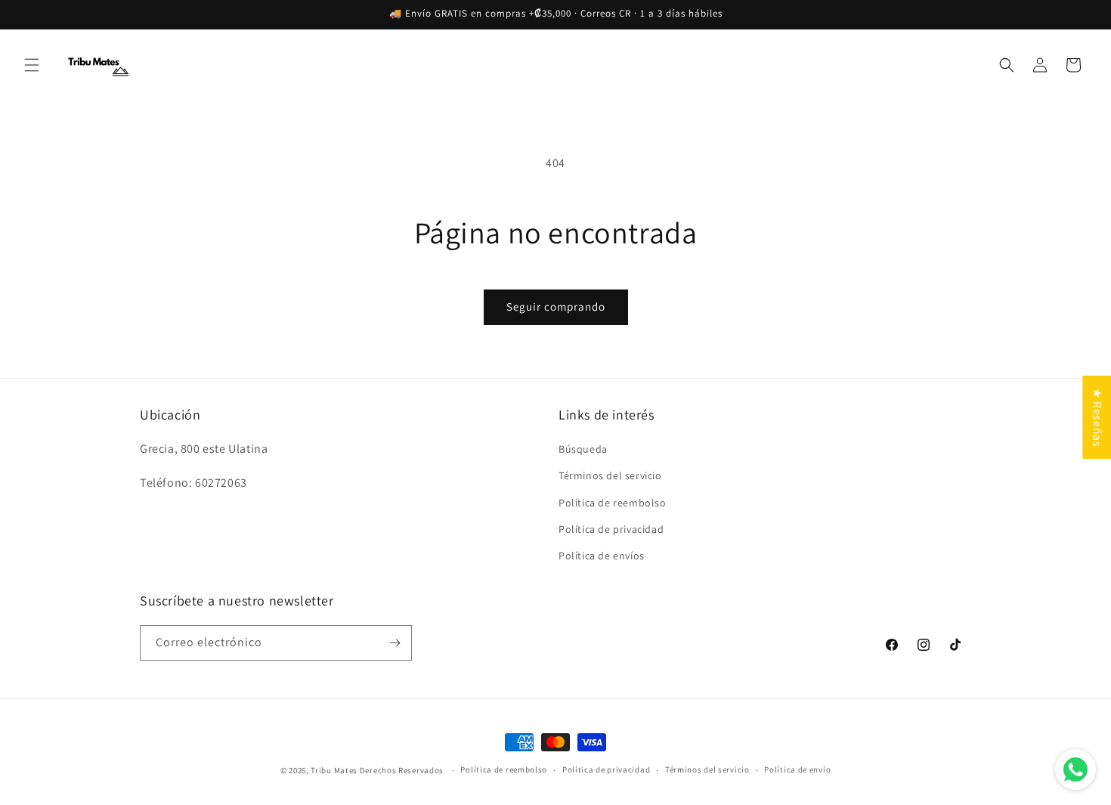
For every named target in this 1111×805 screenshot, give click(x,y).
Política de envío (797, 769)
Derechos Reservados (403, 770)
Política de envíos (602, 555)
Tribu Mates (334, 770)
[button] (31, 65)
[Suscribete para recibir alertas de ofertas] (394, 643)
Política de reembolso (613, 502)
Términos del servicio (610, 475)
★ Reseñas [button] (1097, 416)
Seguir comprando (555, 306)
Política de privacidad (611, 529)
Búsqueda (583, 449)
